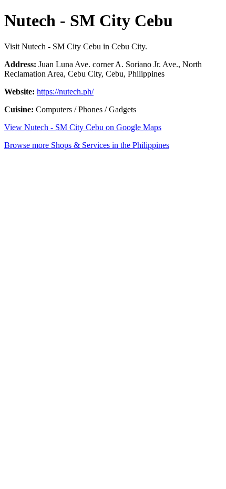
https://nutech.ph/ (65, 91)
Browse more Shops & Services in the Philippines (86, 145)
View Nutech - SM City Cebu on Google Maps (82, 127)
